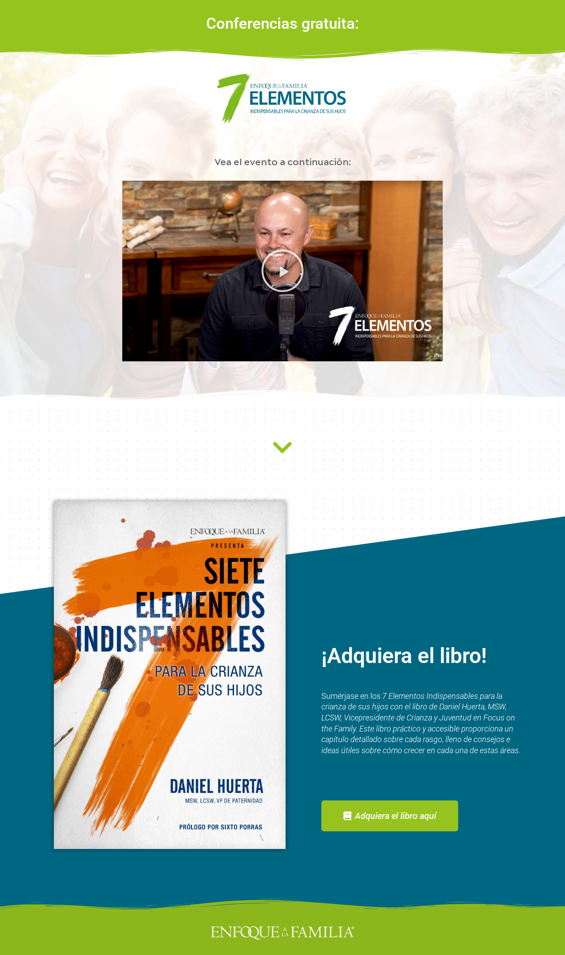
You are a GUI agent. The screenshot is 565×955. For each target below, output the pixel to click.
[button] (282, 271)
